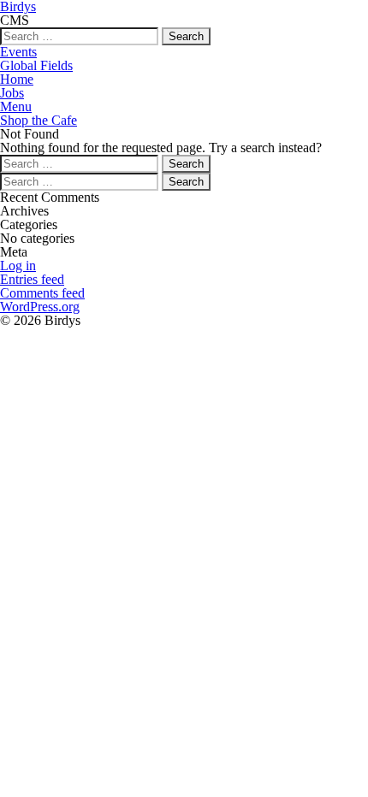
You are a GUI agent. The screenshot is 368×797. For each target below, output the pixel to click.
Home (16, 79)
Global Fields (36, 65)
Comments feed (42, 293)
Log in (18, 265)
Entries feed (32, 279)
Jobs (12, 93)
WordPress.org (40, 306)
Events (18, 51)
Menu (16, 106)
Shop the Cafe (38, 120)
